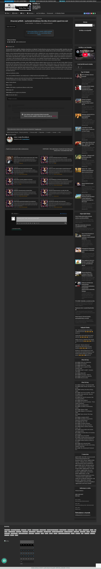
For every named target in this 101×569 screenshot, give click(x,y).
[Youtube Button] (91, 13)
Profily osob (21, 163)
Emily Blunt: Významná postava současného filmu (23, 190)
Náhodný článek (60, 13)
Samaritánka (84, 363)
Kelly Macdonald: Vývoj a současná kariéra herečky (23, 168)
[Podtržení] (22, 223)
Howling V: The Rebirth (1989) (87, 384)
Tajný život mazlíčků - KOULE (87, 392)
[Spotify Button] (93, 13)
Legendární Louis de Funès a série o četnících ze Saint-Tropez (88, 129)
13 (28, 553)
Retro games (31, 533)
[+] (38, 223)
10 (21, 553)
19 (26, 556)
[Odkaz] (34, 223)
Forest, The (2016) (85, 435)
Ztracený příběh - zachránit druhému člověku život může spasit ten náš (39, 21)
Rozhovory (37, 533)
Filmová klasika (35, 530)
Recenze (88, 531)
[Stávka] (24, 223)
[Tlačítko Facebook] (86, 13)
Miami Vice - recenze (85, 365)
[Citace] (30, 223)
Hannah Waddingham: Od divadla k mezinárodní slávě (58, 179)
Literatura (31, 13)
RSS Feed (77, 495)
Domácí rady (23, 530)
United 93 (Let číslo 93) (86, 376)
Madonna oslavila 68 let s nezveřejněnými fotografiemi (88, 116)
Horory (91, 530)
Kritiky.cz (36, 4)
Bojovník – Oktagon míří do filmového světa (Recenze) (88, 157)
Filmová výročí (56, 196)
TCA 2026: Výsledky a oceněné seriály (85, 301)
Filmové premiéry (63, 530)
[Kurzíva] (20, 223)
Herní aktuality (86, 530)
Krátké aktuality (32, 531)
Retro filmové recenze (23, 533)
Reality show (82, 531)
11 (23, 553)
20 (28, 556)
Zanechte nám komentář (48, 23)
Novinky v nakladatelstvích (57, 531)
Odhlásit (81, 490)
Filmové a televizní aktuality (23, 174)
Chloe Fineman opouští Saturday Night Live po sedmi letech (25, 201)
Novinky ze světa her (68, 531)
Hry (23, 13)
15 (33, 553)
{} (36, 223)
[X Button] (84, 13)
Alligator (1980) (84, 409)
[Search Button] (95, 13)
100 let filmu (7, 530)
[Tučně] (18, 223)
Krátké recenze (40, 531)
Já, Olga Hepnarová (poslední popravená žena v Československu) (84, 475)
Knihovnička (18, 531)
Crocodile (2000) (84, 405)
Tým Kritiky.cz (41, 13)
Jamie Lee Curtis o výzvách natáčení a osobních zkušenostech (60, 168)
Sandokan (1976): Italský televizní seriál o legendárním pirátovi (88, 88)
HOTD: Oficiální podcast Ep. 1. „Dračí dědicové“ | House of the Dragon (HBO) (84, 467)
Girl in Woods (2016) (85, 443)
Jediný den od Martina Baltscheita (84, 478)
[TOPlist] (6, 541)
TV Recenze (78, 533)
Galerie (80, 530)
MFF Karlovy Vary (47, 531)
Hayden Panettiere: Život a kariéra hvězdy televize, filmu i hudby (25, 157)
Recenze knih (39, 18)
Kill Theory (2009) (86, 483)
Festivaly (29, 530)
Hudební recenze (12, 531)
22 (33, 556)
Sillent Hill (83, 373)
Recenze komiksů (14, 533)
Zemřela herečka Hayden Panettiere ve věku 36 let (58, 157)
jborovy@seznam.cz (85, 515)
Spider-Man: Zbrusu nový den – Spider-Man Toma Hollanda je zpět (88, 144)
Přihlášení (64, 213)
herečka (14, 134)
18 (23, 556)
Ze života (12, 535)
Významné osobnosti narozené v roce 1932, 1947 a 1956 (59, 190)
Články (16, 535)
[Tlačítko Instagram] (90, 13)
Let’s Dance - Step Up (86, 374)
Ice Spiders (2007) (84, 417)
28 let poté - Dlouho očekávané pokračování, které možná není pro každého (83, 346)
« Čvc (21, 563)
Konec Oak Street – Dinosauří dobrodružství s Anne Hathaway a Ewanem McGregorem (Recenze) (88, 198)
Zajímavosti (87, 533)
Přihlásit (77, 490)
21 (31, 556)
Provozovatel (50, 13)
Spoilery (55, 533)
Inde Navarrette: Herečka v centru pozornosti (57, 201)
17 (21, 556)
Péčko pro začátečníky (86, 362)
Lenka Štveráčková (29, 23)
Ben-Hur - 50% (84, 421)
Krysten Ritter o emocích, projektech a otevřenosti (23, 179)
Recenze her (93, 531)
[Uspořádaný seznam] (26, 223)
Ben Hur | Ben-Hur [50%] (86, 425)
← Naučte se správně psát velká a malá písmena (16, 149)
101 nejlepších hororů (15, 530)
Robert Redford (84, 400)
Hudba (6, 531)
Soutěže (46, 533)
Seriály (16, 13)
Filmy (8, 13)
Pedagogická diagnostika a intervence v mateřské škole (88, 250)
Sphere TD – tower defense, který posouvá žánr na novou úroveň (87, 170)
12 (26, 553)
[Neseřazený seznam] (28, 223)
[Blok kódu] (32, 223)
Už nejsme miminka (85, 423)
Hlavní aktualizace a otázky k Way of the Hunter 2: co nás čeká (87, 274)
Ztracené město (84, 377)
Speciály (50, 533)
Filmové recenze (71, 530)
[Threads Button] (88, 13)
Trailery (72, 533)
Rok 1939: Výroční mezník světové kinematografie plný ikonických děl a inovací (85, 458)
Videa (82, 533)
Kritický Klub (25, 531)
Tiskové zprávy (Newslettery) (64, 533)
